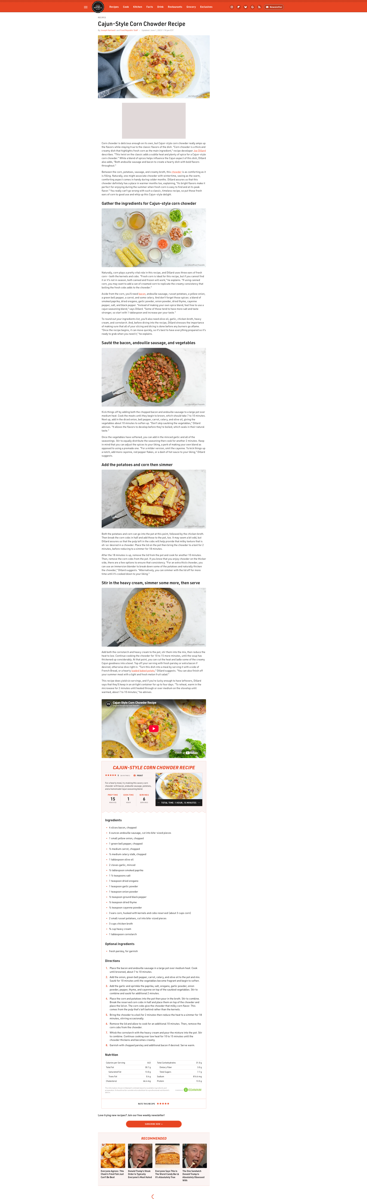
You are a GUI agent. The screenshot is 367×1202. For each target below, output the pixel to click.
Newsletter (276, 6)
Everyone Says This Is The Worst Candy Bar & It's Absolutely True (167, 1174)
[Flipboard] (238, 7)
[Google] (252, 7)
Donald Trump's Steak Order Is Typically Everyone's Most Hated (140, 1174)
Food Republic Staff (129, 30)
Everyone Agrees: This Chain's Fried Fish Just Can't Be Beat (112, 1174)
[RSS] (259, 7)
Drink (160, 6)
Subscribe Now (152, 1124)
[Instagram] (232, 7)
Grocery (191, 6)
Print (140, 775)
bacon (142, 293)
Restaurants (175, 6)
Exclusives (206, 6)
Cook (126, 6)
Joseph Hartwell (108, 30)
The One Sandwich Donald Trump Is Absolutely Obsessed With (193, 1175)
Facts (149, 6)
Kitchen (137, 6)
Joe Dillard (200, 150)
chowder (176, 171)
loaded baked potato (143, 670)
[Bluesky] (245, 7)
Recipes (114, 6)
